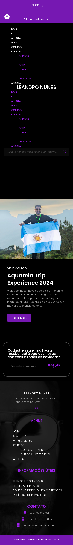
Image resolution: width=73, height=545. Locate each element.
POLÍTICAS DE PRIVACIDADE (31, 495)
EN (32, 5)
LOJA (16, 431)
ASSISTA (18, 459)
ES (41, 5)
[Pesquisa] (64, 152)
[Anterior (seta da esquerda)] (6, 272)
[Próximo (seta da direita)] (66, 272)
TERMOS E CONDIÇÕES (28, 481)
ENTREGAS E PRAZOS (26, 486)
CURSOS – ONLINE (32, 450)
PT (37, 5)
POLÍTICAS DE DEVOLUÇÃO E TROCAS (37, 490)
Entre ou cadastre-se (36, 19)
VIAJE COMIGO (23, 440)
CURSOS (19, 445)
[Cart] (64, 16)
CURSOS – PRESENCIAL (36, 454)
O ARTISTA (19, 436)
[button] (9, 87)
